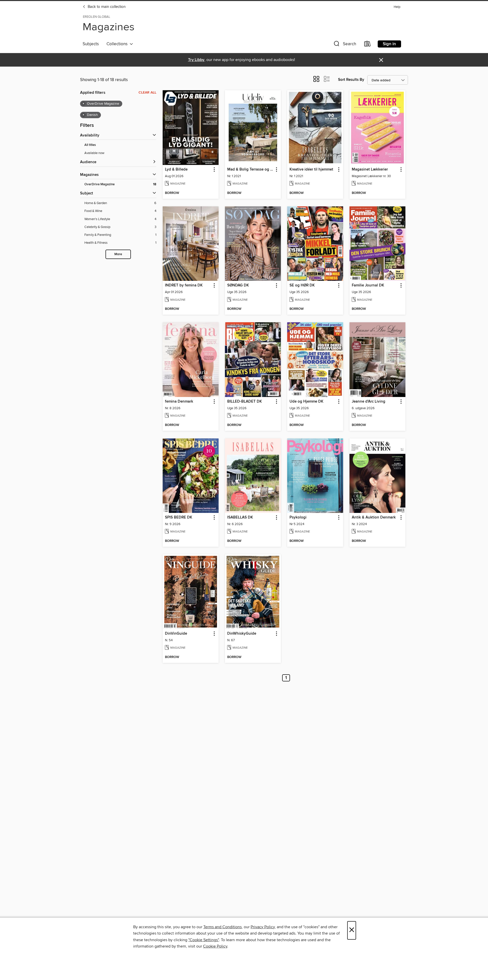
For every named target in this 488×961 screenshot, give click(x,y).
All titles (90, 145)
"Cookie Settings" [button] (203, 939)
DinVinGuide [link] (176, 633)
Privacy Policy (263, 926)
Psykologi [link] (298, 517)
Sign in (389, 44)
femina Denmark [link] (179, 401)
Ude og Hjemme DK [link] (306, 401)
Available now (94, 153)
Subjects (91, 44)
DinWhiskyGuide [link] (241, 633)
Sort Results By (351, 79)
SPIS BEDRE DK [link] (178, 517)
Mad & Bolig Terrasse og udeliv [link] (250, 169)
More (118, 254)
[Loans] (367, 45)
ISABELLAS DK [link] (240, 517)
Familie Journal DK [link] (368, 285)
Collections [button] (118, 44)
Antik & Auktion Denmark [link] (374, 517)
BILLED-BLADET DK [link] (244, 401)
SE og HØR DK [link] (302, 285)
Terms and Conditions (222, 926)
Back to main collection (106, 7)
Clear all (147, 92)
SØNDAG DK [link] (238, 285)
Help (397, 7)
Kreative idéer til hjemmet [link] (311, 169)
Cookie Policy (215, 946)
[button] (344, 45)
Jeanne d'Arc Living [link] (368, 401)
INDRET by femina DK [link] (184, 285)
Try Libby (196, 60)
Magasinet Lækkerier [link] (370, 169)
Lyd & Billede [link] (176, 169)
